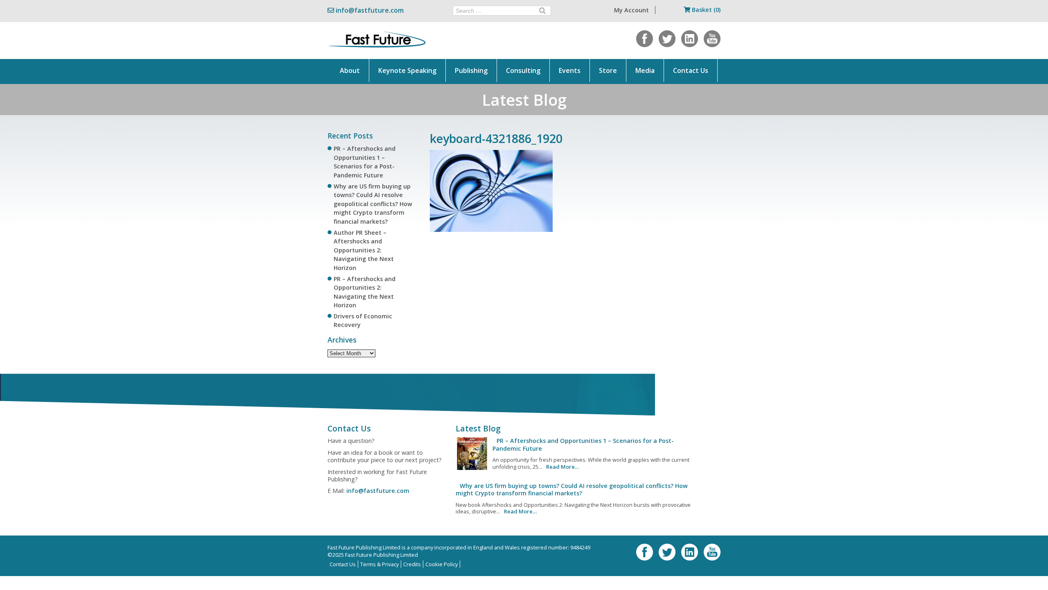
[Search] (542, 10)
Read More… (562, 466)
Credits (412, 564)
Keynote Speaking (407, 70)
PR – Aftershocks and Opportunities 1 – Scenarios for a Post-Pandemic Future (583, 444)
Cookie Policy (441, 564)
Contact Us (690, 70)
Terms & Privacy (379, 564)
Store (608, 70)
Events (569, 70)
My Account (631, 10)
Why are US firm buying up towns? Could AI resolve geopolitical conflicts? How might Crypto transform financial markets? (373, 203)
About (350, 70)
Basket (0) (705, 10)
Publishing (471, 70)
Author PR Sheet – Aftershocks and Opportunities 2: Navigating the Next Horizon (364, 250)
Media (645, 70)
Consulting (523, 70)
